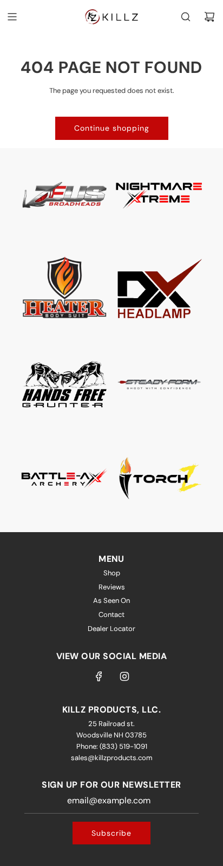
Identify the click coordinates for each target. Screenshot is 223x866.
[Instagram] (124, 676)
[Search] (186, 17)
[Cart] (209, 17)
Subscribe (111, 833)
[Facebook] (99, 676)
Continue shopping (111, 128)
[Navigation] (12, 17)
